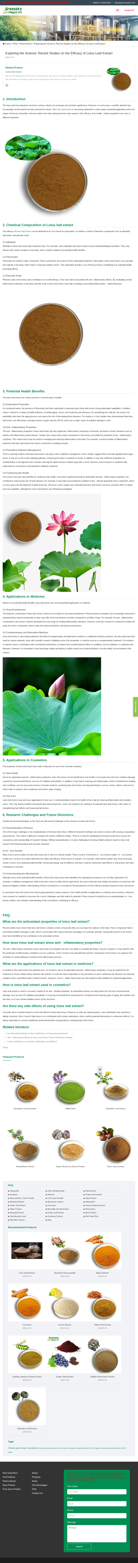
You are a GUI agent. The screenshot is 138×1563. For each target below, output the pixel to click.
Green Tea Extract (16, 1205)
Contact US (129, 10)
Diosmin (50, 1194)
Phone (70, 1510)
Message (71, 1522)
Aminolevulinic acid (17, 1216)
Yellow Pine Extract (102, 1325)
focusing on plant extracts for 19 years (53, 1448)
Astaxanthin (89, 1202)
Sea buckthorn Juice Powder (21, 1198)
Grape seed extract (93, 1194)
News (34, 1481)
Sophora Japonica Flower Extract (27, 1377)
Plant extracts (9, 1481)
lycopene (13, 1194)
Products (36, 1477)
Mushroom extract (54, 1202)
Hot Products (9, 1477)
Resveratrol (89, 1209)
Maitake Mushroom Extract (102, 1377)
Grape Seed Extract (64, 1377)
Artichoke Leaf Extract (27, 1429)
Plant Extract (26, 44)
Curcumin (51, 1205)
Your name (72, 1486)
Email (70, 1498)
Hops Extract (90, 1198)
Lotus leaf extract (63, 109)
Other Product (15, 1209)
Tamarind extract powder (65, 1273)
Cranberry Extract (54, 1216)
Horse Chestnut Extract (94, 1205)
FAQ (15, 44)
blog (48, 1220)
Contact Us (37, 1493)
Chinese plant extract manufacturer (23, 1448)
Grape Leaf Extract (55, 1212)
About (35, 1473)
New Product (90, 1212)
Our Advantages (39, 1485)
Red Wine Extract (16, 1220)
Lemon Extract (64, 1325)
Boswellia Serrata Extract (57, 1209)
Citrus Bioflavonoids (55, 1191)
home (8, 44)
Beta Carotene (102, 1273)
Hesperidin (13, 1191)
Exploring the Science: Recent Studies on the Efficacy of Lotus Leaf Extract (69, 44)
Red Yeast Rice (91, 1216)
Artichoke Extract (16, 1202)
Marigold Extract (16, 1212)
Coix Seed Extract (27, 1273)
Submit (79, 1546)
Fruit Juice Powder (54, 1198)
